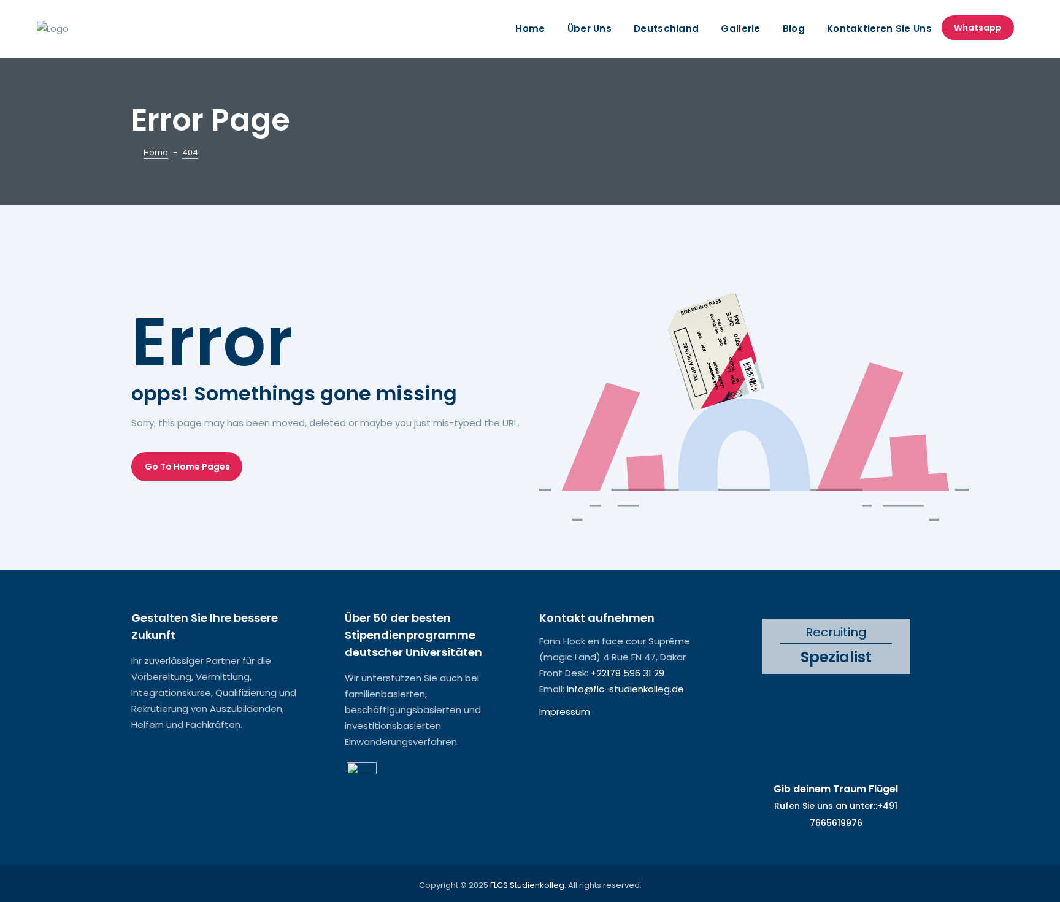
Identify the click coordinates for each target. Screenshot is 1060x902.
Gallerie (740, 28)
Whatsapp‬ (978, 27)
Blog (794, 28)
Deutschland (666, 28)
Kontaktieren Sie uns (879, 28)
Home (530, 28)
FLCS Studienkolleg (527, 885)
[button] (186, 466)
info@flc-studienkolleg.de (625, 688)
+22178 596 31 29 (627, 673)
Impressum (564, 711)
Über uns (589, 28)
